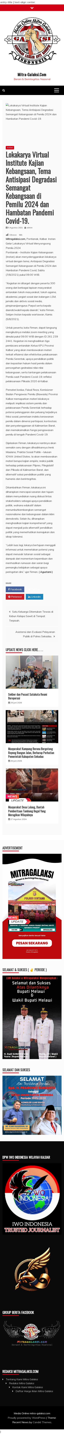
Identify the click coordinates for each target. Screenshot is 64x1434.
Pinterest (16, 596)
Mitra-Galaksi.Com (32, 74)
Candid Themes (42, 1422)
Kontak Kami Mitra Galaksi (27, 1387)
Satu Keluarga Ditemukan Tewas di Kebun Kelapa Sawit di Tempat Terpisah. (31, 616)
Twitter (35, 589)
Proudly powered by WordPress (27, 1417)
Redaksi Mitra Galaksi (21, 1383)
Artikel (10, 147)
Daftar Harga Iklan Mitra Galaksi (34, 1391)
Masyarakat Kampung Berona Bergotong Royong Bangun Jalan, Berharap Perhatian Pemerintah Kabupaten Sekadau (31, 753)
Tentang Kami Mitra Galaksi (22, 1379)
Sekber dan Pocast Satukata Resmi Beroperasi (27, 696)
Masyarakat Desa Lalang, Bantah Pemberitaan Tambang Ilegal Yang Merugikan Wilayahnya (27, 811)
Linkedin (35, 596)
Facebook (16, 589)
